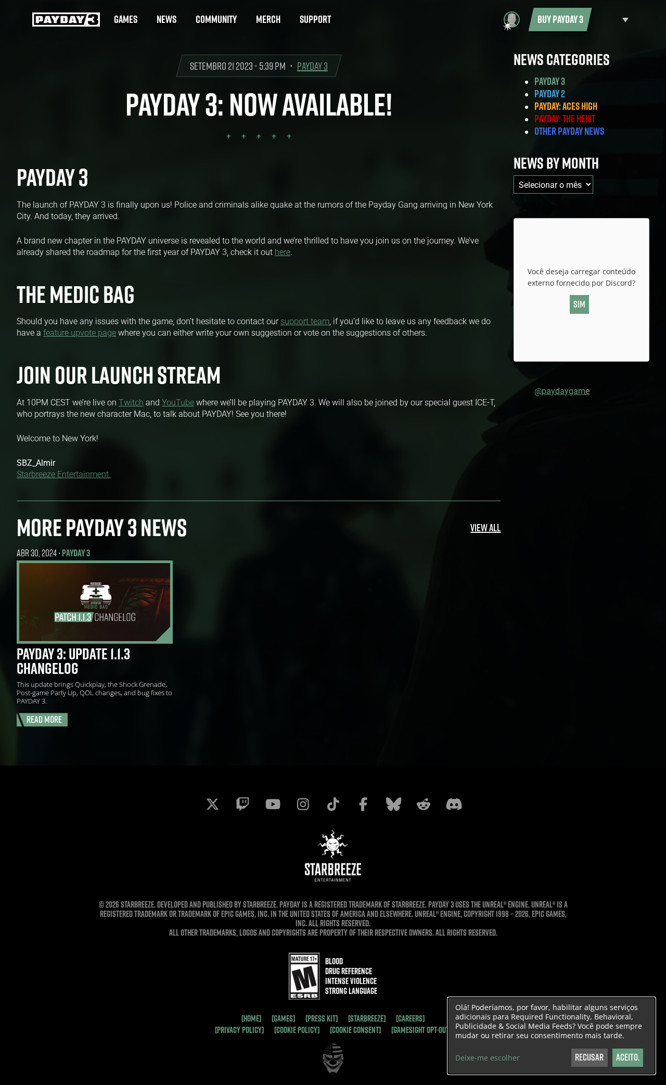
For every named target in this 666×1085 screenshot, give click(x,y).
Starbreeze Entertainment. (64, 473)
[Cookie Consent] (355, 1030)
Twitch (131, 402)
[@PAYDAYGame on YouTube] (273, 804)
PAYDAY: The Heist (564, 118)
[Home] (251, 1018)
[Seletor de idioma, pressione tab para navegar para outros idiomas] (613, 19)
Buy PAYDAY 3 (560, 19)
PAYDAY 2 (549, 93)
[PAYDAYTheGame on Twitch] (242, 804)
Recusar (589, 1057)
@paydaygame (562, 390)
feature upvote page (79, 332)
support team (304, 320)
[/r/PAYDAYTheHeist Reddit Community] (423, 804)
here (282, 251)
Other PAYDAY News (569, 131)
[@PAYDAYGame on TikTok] (333, 804)
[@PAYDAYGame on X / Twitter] (212, 804)
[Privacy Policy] (239, 1030)
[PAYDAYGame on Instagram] (303, 804)
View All (485, 527)
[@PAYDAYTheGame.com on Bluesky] (393, 804)
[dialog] (551, 1036)
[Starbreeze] (367, 1018)
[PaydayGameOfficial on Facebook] (363, 804)
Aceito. (627, 1057)
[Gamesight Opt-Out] (421, 1030)
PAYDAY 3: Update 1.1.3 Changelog (73, 661)
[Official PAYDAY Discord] (454, 804)
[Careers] (410, 1018)
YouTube (178, 402)
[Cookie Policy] (296, 1030)
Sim (579, 304)
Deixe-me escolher (487, 1058)
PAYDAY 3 (312, 66)
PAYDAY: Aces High (565, 106)
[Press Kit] (321, 1018)
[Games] (283, 1018)
